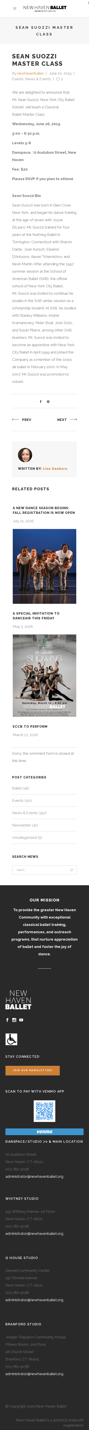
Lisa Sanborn (55, 469)
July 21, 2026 (23, 521)
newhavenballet (30, 73)
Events (18, 79)
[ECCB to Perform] (44, 675)
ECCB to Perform (30, 727)
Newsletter (21, 825)
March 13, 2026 (25, 735)
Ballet (17, 788)
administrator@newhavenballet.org (34, 1176)
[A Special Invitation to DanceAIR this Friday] (44, 566)
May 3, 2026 (23, 626)
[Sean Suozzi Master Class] (25, 455)
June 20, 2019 (60, 73)
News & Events (38, 79)
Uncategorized (24, 837)
